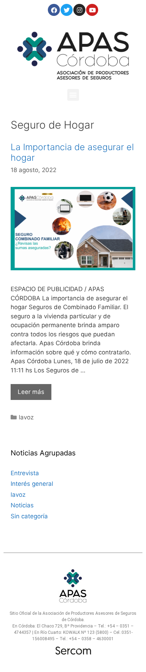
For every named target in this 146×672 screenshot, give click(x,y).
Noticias (22, 505)
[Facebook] (54, 10)
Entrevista (25, 473)
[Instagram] (79, 10)
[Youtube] (92, 10)
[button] (73, 95)
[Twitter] (67, 10)
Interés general (32, 483)
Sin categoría (29, 516)
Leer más (31, 391)
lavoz (26, 417)
